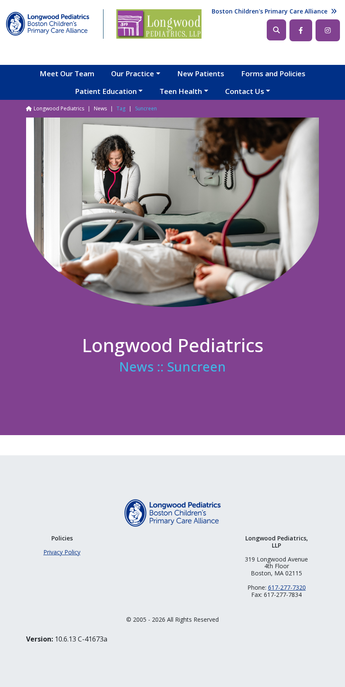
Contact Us (244, 91)
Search (276, 29)
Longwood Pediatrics (59, 108)
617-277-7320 (287, 587)
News (100, 108)
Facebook (300, 30)
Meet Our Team (67, 73)
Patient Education (106, 91)
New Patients (200, 73)
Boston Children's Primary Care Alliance (269, 11)
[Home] (47, 24)
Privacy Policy (61, 552)
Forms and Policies (273, 73)
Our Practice (132, 73)
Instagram (328, 30)
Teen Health (180, 91)
